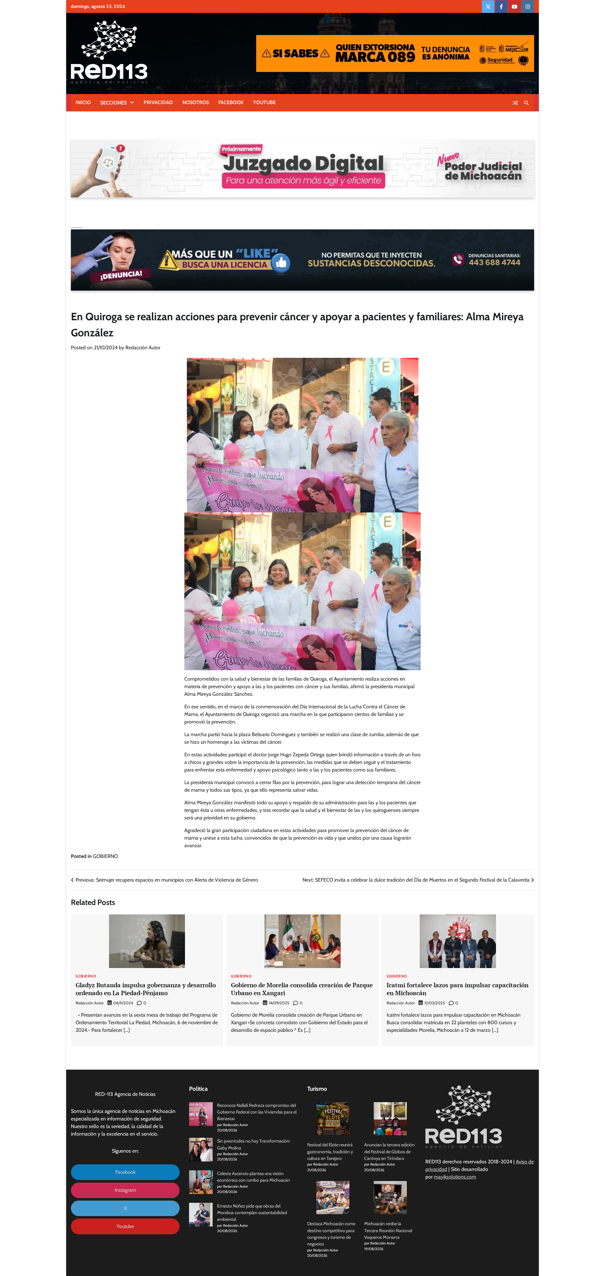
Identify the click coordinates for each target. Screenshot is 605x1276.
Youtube (125, 1226)
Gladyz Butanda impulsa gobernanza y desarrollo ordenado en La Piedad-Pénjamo (146, 989)
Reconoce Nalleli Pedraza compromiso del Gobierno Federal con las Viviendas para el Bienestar (257, 1112)
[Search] (526, 103)
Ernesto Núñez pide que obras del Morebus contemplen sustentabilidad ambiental (252, 1212)
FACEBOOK (231, 102)
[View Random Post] (515, 103)
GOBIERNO (105, 856)
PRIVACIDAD (158, 102)
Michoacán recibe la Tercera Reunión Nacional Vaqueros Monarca (388, 1230)
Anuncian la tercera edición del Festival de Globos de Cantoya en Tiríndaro (389, 1151)
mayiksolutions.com (455, 1177)
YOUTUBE (264, 102)
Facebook (125, 1172)
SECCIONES (113, 103)
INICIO (83, 102)
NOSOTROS (195, 102)
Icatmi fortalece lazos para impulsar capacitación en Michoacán (457, 989)
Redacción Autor (142, 348)
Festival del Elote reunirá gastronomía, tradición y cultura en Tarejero (330, 1151)
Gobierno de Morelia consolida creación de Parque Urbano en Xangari (302, 989)
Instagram (125, 1190)
